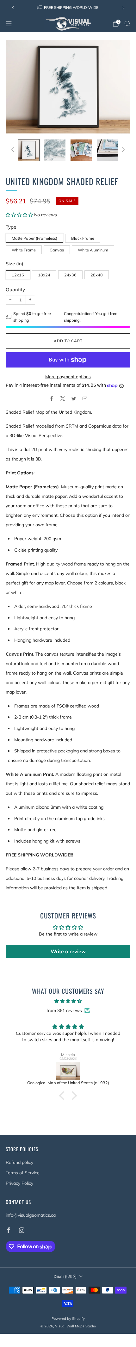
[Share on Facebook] (51, 398)
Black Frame (82, 238)
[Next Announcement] (123, 7)
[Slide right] (122, 150)
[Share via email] (84, 398)
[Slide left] (14, 150)
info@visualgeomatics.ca (31, 1215)
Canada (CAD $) (65, 1276)
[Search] (127, 23)
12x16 (18, 274)
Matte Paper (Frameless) (34, 238)
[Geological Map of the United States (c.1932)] (68, 1071)
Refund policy (19, 1162)
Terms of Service (23, 1173)
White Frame (24, 249)
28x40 (96, 274)
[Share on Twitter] (73, 398)
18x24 (44, 274)
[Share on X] (62, 398)
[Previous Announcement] (13, 7)
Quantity (15, 290)
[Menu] (9, 24)
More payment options (68, 377)
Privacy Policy (19, 1183)
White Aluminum (93, 249)
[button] (20, 215)
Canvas (57, 249)
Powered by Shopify (68, 1318)
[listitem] (68, 7)
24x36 (70, 274)
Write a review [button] (68, 951)
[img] (68, 1001)
